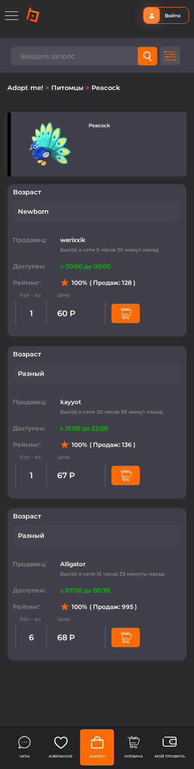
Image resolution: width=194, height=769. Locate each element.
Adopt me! (26, 87)
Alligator (73, 564)
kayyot (70, 402)
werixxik (73, 240)
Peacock (106, 87)
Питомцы (68, 87)
